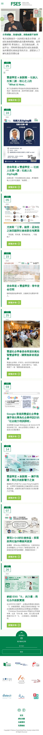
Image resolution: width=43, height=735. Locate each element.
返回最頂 (21, 635)
